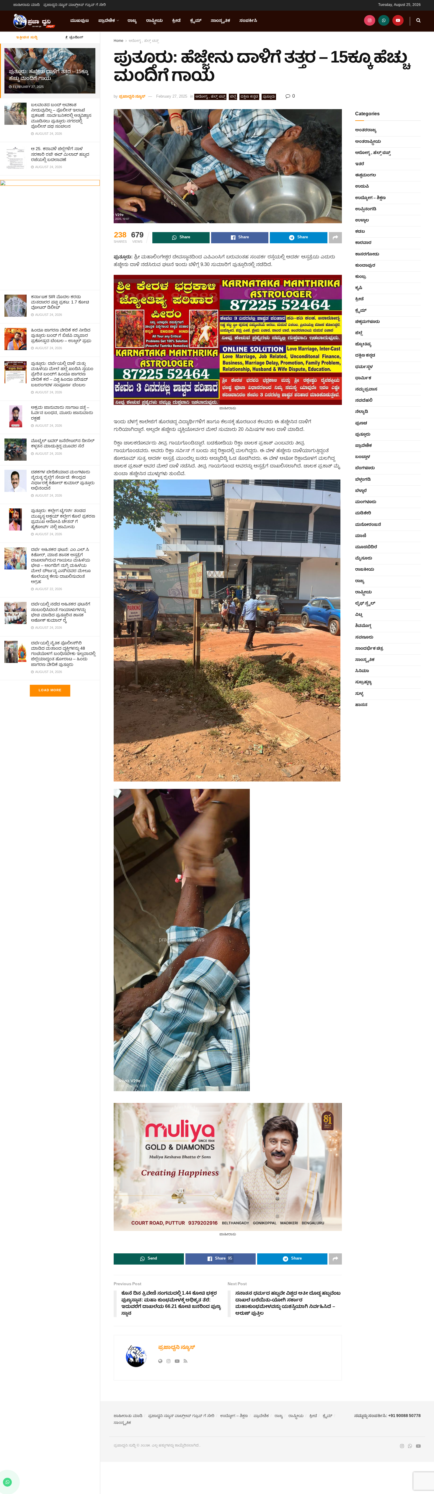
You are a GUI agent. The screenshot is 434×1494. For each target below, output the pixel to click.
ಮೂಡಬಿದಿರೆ (366, 547)
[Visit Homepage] (34, 21)
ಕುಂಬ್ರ (360, 276)
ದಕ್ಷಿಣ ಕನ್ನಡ (249, 97)
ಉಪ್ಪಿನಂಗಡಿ (365, 209)
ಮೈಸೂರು (363, 558)
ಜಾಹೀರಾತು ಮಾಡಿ (26, 5)
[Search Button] (418, 21)
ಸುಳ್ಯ (359, 693)
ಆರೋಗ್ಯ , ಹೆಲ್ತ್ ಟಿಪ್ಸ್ (144, 41)
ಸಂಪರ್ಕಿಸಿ (248, 20)
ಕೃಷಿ (358, 288)
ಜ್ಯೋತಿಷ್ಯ (363, 344)
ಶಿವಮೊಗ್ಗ (363, 626)
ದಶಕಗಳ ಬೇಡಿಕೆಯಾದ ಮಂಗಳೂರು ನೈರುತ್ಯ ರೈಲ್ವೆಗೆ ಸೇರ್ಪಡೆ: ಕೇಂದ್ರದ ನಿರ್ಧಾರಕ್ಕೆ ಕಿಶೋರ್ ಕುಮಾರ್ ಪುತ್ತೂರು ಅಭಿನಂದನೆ (62, 480)
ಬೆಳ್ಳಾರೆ (361, 491)
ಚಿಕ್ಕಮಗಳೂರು (367, 322)
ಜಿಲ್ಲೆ (233, 97)
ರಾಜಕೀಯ (364, 569)
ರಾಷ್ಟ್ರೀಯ (154, 20)
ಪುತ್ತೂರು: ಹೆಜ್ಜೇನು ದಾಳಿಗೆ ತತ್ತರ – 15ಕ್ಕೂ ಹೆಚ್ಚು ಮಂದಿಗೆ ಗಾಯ (48, 75)
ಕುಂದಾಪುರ (365, 265)
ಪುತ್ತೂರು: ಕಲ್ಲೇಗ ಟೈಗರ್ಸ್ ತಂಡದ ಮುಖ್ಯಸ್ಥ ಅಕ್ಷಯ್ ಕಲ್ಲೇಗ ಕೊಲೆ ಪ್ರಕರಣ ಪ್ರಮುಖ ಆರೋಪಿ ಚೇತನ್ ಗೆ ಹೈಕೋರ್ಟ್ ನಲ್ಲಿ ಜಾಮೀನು (63, 519)
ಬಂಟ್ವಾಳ (362, 457)
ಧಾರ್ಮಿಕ (363, 378)
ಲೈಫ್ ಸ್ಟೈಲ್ (365, 603)
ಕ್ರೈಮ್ (195, 20)
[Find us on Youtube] (398, 21)
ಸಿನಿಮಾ (362, 671)
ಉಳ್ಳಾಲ (362, 220)
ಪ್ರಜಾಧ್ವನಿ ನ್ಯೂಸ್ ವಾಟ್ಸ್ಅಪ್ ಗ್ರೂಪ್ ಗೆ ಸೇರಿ (74, 5)
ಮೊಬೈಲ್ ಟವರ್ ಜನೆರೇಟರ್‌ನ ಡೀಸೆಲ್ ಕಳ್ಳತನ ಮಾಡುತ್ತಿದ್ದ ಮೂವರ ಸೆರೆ (62, 444)
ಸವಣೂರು (364, 637)
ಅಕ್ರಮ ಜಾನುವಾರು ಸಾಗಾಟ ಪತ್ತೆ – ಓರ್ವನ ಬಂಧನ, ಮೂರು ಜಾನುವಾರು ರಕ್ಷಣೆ (62, 413)
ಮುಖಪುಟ (79, 20)
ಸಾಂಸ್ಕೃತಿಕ (220, 20)
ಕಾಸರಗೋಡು (367, 254)
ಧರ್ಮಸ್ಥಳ (364, 367)
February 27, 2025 (171, 96)
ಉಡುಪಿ (362, 186)
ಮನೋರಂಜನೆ (368, 524)
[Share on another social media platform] (335, 237)
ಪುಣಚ (361, 423)
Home (118, 41)
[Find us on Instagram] (369, 21)
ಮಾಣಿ (360, 536)
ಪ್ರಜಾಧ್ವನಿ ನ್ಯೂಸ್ (132, 96)
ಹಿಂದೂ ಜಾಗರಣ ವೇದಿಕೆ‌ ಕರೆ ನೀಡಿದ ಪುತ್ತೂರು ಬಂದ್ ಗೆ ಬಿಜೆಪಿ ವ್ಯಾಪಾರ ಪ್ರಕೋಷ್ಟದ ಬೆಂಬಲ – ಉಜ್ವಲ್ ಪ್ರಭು (61, 336)
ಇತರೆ (359, 164)
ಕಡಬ (360, 231)
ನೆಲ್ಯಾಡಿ (361, 412)
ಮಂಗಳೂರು (365, 502)
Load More (50, 690)
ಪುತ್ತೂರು (269, 97)
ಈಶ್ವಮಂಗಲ (365, 175)
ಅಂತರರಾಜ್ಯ (365, 130)
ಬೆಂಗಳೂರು (365, 468)
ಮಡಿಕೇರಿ (363, 513)
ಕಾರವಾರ (363, 243)
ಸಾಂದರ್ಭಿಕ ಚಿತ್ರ (369, 648)
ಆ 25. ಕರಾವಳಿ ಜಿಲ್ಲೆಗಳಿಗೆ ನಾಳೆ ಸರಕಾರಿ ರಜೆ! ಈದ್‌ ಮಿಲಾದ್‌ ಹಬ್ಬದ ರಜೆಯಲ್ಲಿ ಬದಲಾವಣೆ (60, 154)
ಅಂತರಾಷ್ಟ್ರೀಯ (368, 141)
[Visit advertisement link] (50, 232)
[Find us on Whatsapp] (383, 21)
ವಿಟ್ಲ (358, 614)
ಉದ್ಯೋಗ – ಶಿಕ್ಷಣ (370, 198)
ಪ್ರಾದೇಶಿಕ (106, 20)
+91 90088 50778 (404, 1416)
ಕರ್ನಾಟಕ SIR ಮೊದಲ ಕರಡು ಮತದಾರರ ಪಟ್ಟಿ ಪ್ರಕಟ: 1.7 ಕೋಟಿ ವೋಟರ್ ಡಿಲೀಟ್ (60, 302)
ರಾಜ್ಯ (132, 20)
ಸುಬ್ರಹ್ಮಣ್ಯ (363, 682)
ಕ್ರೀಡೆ (176, 20)
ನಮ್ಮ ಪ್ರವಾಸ (366, 389)
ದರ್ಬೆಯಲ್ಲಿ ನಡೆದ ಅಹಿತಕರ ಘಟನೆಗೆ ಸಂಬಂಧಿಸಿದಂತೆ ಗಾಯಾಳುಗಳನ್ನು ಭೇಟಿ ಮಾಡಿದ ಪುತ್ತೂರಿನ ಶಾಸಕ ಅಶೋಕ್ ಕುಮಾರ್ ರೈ (60, 612)
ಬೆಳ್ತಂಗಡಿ (363, 479)
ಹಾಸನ (361, 705)
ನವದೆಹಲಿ (364, 400)
